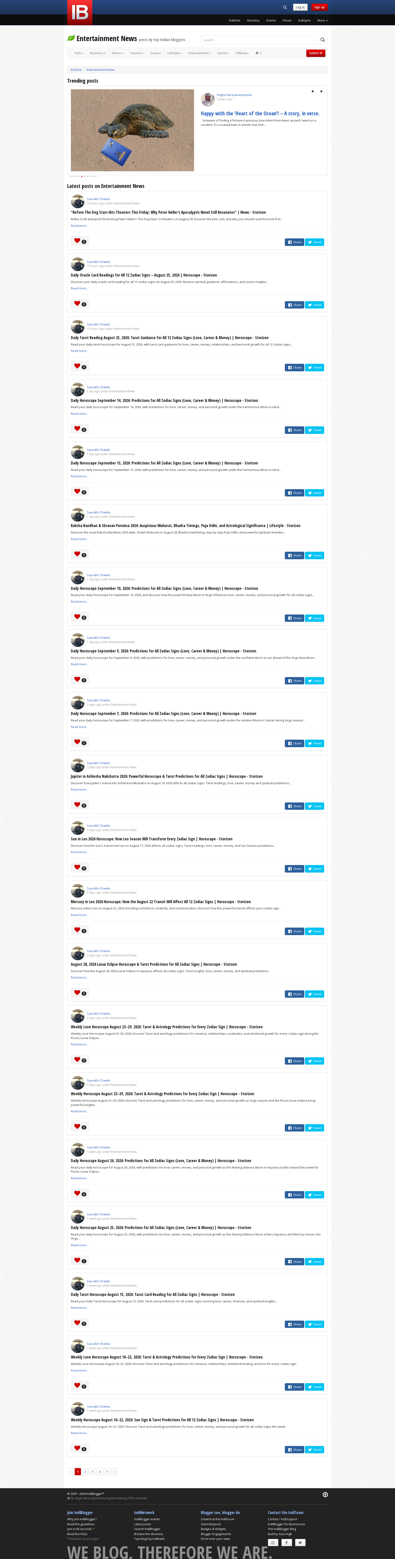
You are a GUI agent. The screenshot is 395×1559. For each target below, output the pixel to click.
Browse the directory (148, 1534)
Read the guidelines (81, 1524)
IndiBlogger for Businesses (286, 1524)
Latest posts (142, 1524)
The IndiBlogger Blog (282, 1529)
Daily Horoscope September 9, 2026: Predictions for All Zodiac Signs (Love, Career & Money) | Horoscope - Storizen (163, 651)
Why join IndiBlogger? (82, 1519)
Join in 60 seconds (79, 1529)
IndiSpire (304, 20)
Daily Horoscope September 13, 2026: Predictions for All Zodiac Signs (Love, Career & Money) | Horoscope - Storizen (164, 463)
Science (135, 53)
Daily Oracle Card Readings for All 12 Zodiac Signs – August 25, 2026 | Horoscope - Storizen (144, 275)
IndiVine (234, 20)
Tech (77, 53)
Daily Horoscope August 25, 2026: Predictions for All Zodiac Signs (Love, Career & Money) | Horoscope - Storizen (161, 1227)
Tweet (317, 242)
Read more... (79, 226)
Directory (253, 20)
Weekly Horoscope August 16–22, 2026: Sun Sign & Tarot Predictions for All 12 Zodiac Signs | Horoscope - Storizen (162, 1419)
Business (96, 53)
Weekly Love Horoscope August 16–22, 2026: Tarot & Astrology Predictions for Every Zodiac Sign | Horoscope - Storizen (167, 1357)
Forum (287, 20)
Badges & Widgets (213, 1529)
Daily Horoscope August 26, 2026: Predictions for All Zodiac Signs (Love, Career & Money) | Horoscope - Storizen (161, 1160)
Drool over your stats (215, 1539)
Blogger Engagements (216, 1534)
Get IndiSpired (211, 1524)
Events (271, 20)
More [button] (322, 20)
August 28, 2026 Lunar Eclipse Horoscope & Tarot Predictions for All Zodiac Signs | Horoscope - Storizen (154, 964)
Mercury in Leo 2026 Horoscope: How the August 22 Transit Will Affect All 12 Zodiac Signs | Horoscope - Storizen (161, 901)
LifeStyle (173, 53)
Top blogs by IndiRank (149, 1539)
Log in (300, 7)
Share (297, 242)
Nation (116, 53)
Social (154, 53)
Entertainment (198, 53)
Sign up (319, 7)
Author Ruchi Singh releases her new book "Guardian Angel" (256, 116)
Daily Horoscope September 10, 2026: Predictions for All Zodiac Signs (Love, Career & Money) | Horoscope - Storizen (164, 588)
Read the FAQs (77, 1534)
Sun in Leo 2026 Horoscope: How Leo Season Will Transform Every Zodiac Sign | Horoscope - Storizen (151, 838)
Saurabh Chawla (98, 199)
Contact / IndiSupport (282, 1519)
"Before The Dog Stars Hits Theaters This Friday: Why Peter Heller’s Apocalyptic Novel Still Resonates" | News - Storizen (168, 212)
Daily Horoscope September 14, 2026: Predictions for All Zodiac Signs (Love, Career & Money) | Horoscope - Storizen (164, 400)
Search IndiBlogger (147, 1529)
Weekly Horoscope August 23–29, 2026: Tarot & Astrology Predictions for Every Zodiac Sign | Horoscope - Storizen (162, 1093)
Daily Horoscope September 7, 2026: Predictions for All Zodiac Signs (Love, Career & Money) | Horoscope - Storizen (163, 713)
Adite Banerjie (226, 95)
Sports (222, 53)
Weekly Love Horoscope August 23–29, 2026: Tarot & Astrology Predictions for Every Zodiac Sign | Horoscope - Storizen (167, 1026)
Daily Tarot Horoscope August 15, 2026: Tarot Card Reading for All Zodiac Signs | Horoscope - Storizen (153, 1294)
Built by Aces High (280, 1534)
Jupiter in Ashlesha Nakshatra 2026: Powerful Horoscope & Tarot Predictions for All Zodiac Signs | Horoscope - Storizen (167, 776)
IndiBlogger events (147, 1519)
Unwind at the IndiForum (218, 1519)
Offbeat (241, 53)
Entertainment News (101, 70)
